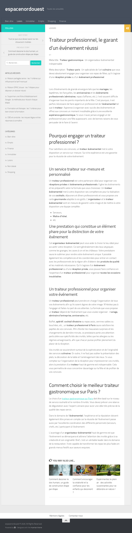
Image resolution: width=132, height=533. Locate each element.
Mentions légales (57, 516)
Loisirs (19, 21)
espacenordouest (24, 9)
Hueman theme (36, 528)
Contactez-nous (76, 516)
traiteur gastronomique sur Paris (77, 398)
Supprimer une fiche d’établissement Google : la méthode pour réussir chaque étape (21, 99)
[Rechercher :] (17, 62)
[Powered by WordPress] (15, 527)
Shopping (52, 21)
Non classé (11, 166)
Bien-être (9, 21)
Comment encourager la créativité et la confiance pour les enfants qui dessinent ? (83, 486)
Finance (62, 21)
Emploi (41, 21)
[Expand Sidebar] (127, 28)
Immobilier (30, 21)
